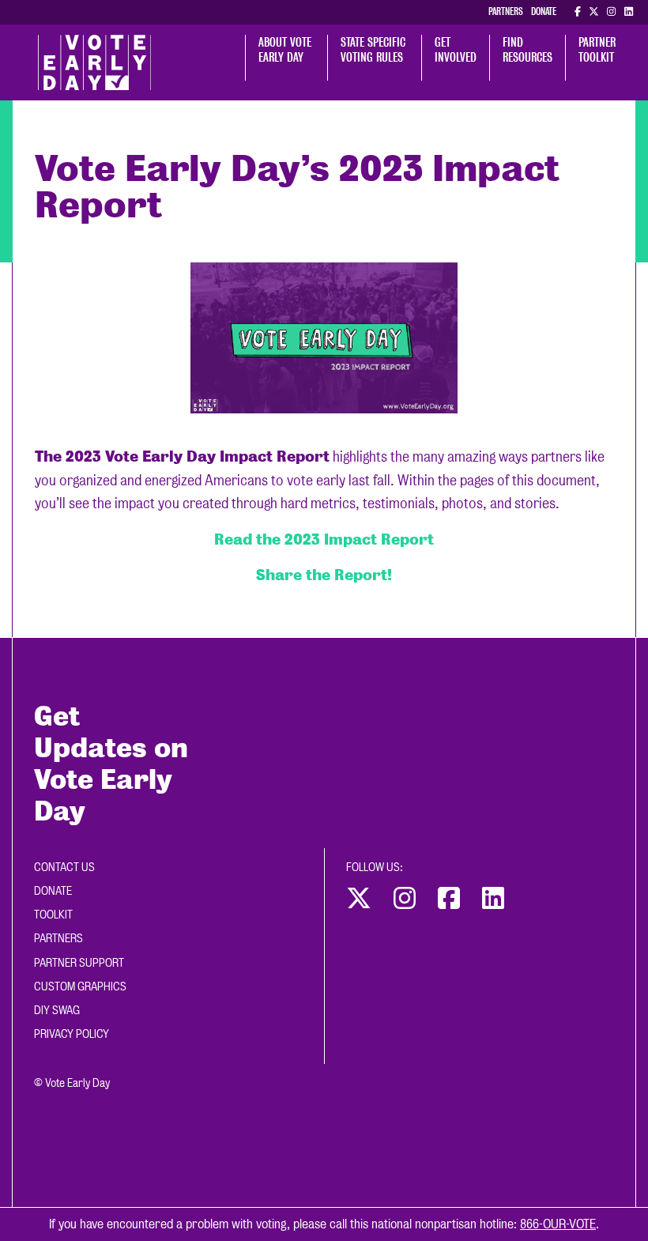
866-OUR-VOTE (558, 1224)
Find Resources (527, 50)
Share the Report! (324, 574)
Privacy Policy (71, 1034)
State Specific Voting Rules (375, 50)
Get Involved (456, 50)
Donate (543, 11)
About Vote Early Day (286, 50)
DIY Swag (57, 1010)
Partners (505, 11)
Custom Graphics (80, 986)
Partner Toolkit (598, 50)
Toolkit (53, 914)
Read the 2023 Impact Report (324, 539)
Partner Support (79, 962)
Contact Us (64, 867)
